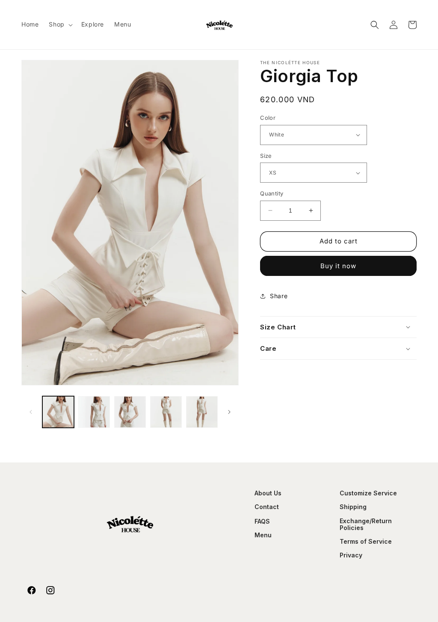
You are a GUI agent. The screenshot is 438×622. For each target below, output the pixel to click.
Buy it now (338, 266)
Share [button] (278, 295)
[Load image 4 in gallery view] (166, 412)
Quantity (271, 193)
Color (267, 117)
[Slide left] (30, 412)
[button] (60, 24)
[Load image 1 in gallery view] (58, 412)
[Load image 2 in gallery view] (94, 412)
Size (266, 155)
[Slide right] (229, 412)
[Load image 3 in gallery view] (130, 412)
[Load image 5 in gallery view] (202, 412)
